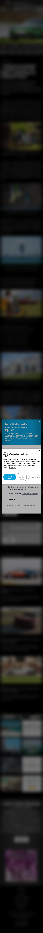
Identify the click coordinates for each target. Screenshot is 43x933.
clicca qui (12, 468)
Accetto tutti (9, 477)
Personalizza (33, 477)
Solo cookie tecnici (21, 477)
